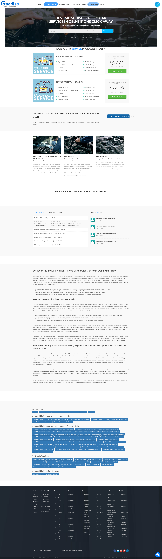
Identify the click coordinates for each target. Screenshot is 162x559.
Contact (36, 501)
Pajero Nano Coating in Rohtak (124, 530)
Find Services (107, 31)
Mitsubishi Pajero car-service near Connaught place (68, 446)
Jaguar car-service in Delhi (107, 464)
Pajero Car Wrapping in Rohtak (124, 524)
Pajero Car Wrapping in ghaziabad (58, 525)
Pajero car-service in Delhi (38, 474)
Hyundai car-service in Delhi (52, 459)
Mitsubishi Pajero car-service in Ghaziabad (42, 421)
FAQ (35, 499)
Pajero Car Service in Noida (111, 495)
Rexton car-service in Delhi (57, 467)
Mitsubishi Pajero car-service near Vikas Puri (91, 446)
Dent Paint (42, 412)
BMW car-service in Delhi (66, 464)
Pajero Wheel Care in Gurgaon (99, 513)
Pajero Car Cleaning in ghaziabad (58, 507)
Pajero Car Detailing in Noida (111, 534)
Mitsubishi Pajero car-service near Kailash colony (113, 449)
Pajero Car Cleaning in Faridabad (70, 507)
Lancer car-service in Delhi (52, 474)
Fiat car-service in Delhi (79, 464)
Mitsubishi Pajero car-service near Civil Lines (85, 439)
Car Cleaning (49, 412)
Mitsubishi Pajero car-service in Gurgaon (60, 419)
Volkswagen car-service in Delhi (69, 461)
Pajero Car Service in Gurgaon (99, 495)
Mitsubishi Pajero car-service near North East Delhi (89, 434)
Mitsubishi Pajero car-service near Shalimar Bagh (66, 449)
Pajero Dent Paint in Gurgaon (99, 501)
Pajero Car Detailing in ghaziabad (58, 537)
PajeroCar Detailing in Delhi (87, 534)
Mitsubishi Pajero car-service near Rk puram (42, 452)
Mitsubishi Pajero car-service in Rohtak (100, 419)
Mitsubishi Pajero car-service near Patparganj (87, 444)
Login (35, 512)
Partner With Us (36, 508)
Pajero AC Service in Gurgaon (98, 519)
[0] (157, 3)
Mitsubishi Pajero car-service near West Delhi (42, 439)
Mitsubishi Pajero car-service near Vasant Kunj (114, 441)
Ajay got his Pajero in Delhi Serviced (105, 218)
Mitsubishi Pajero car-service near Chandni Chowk (108, 431)
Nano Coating (83, 412)
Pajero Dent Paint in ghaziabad (58, 501)
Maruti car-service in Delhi (38, 459)
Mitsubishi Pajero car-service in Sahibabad (62, 421)
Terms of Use (107, 558)
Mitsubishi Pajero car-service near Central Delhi (113, 434)
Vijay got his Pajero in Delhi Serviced (105, 226)
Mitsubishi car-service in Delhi (39, 464)
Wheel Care (46, 501)
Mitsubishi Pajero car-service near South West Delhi (111, 436)
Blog (35, 504)
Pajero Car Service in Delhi (86, 495)
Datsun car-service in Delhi (97, 461)
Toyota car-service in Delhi (80, 459)
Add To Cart (117, 71)
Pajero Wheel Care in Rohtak (124, 513)
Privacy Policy (116, 558)
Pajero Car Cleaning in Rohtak (124, 507)
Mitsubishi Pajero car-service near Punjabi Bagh (43, 449)
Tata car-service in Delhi (108, 459)
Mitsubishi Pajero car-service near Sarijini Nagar (84, 431)
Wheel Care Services (58, 412)
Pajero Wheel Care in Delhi (87, 511)
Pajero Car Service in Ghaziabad (57, 495)
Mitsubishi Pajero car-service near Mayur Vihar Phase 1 (90, 441)
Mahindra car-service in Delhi (94, 459)
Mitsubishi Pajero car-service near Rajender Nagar (65, 441)
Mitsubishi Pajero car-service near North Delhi (43, 434)
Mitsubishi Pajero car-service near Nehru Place (108, 429)
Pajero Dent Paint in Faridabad (70, 501)
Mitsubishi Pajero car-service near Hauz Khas (62, 431)
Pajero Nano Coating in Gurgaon (99, 531)
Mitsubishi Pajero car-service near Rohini (108, 444)
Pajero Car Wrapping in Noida (111, 522)
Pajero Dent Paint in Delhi (87, 501)
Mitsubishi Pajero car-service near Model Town (108, 439)
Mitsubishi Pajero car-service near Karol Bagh (65, 444)
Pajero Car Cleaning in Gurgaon (99, 507)
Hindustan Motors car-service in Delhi (41, 467)
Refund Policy (124, 558)
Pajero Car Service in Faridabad (70, 495)
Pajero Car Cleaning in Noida (111, 506)
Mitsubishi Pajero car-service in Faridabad (80, 419)
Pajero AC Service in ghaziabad (57, 519)
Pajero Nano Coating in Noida (111, 528)
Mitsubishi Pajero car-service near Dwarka (42, 429)
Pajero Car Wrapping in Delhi (87, 522)
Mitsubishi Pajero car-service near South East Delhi (87, 436)
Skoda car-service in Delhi (111, 461)
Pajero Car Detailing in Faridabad (70, 537)
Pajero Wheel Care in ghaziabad (58, 513)
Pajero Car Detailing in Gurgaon (99, 537)
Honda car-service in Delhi (66, 459)
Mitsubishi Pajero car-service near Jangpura (64, 439)
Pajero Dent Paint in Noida (112, 501)
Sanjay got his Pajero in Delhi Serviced (106, 233)
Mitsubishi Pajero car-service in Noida (119, 419)
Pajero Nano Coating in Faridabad (70, 531)
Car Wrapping (75, 412)
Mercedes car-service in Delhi (92, 464)
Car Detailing (91, 412)
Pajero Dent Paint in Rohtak (124, 501)
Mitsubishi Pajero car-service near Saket (41, 431)
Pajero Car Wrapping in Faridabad (70, 525)
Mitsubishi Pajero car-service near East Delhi (64, 436)
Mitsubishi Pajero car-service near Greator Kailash (44, 446)
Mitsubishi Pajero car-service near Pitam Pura (113, 446)
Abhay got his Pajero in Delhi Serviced (106, 241)
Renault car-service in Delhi (54, 461)
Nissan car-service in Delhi (83, 461)
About (36, 496)
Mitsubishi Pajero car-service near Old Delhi (42, 441)
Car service (35, 412)
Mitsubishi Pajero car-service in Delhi (41, 419)
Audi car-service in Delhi (53, 464)
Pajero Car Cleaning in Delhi (87, 506)
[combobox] (64, 31)
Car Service (46, 494)
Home (35, 494)
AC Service (67, 412)
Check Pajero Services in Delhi (120, 116)
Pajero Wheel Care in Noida (112, 511)
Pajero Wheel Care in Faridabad (70, 513)
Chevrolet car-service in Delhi (39, 461)
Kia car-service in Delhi (70, 467)
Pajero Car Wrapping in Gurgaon (99, 525)
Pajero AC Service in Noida (111, 516)
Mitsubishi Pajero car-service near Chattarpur (43, 444)
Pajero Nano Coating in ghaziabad (58, 531)
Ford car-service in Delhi (121, 459)
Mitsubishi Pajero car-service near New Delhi (42, 436)
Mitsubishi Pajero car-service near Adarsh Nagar (65, 434)
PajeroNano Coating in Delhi (87, 528)
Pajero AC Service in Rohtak (123, 518)
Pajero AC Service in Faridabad (70, 519)
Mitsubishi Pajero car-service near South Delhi (63, 429)
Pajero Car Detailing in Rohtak (124, 536)
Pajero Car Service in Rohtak (123, 495)
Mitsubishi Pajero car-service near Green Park (86, 429)
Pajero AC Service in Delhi (86, 516)
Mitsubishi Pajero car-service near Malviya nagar (89, 449)
